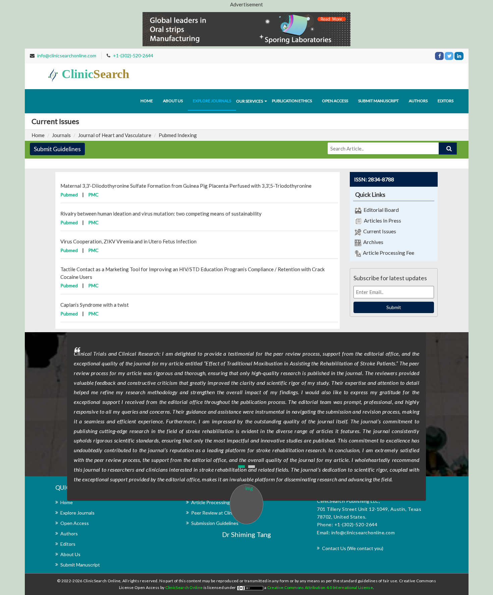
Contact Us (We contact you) (352, 548)
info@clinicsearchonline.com (66, 55)
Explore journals (212, 100)
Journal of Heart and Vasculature (114, 135)
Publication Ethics (292, 100)
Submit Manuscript (378, 100)
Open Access (335, 100)
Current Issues (378, 231)
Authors (418, 100)
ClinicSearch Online (184, 587)
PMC (93, 194)
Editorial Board (380, 209)
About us (173, 100)
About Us (70, 554)
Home (147, 100)
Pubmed (69, 194)
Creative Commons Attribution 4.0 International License (320, 587)
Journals (61, 135)
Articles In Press (381, 220)
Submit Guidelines (57, 149)
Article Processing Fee (387, 252)
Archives (372, 242)
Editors (445, 100)
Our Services (249, 101)
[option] (246, 435)
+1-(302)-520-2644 (133, 55)
